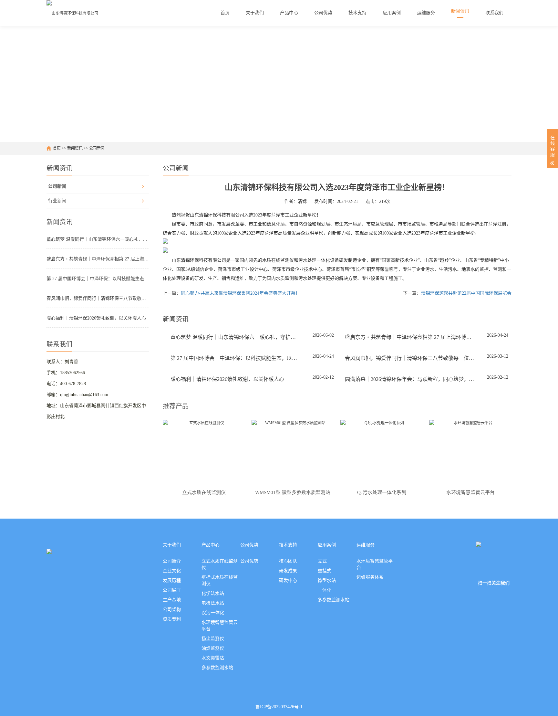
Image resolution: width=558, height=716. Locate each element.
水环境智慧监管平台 (374, 564)
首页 (57, 148)
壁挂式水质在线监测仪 (220, 580)
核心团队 (288, 561)
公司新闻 (97, 148)
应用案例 (327, 544)
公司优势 (249, 544)
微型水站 (327, 580)
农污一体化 (213, 612)
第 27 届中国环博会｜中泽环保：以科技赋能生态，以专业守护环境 (97, 278)
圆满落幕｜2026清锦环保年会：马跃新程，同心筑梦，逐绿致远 (410, 379)
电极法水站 (213, 603)
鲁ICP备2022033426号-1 (279, 706)
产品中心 (211, 544)
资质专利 (172, 619)
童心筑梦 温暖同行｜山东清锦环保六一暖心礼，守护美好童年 (97, 239)
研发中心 (288, 580)
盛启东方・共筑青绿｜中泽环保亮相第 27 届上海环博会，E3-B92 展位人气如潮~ (97, 259)
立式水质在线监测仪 (220, 564)
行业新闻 (57, 200)
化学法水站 (213, 593)
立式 (322, 561)
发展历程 (172, 580)
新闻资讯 (75, 148)
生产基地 (172, 599)
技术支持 (288, 544)
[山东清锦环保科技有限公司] (72, 13)
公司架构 (172, 609)
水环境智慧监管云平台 (220, 625)
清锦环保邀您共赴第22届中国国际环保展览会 (466, 293)
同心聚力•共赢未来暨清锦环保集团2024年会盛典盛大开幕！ (240, 293)
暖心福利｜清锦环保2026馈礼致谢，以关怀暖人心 (96, 318)
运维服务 (365, 544)
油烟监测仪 (213, 648)
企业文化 (172, 570)
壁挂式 (324, 570)
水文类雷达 (213, 658)
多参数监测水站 (217, 667)
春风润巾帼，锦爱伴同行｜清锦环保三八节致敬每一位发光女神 (97, 298)
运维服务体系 (370, 577)
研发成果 (288, 570)
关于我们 (172, 544)
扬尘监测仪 (213, 638)
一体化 (324, 590)
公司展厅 (172, 590)
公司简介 (172, 561)
